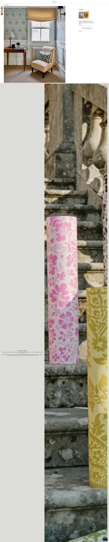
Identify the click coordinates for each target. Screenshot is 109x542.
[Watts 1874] (54, 1)
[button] (107, 1)
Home (2, 4)
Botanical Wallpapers (6, 4)
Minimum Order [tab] (89, 25)
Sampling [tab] (80, 25)
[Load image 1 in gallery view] (2, 8)
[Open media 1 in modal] (34, 44)
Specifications (80, 31)
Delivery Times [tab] (84, 25)
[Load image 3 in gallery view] (2, 14)
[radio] (81, 15)
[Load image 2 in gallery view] (2, 11)
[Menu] (2, 1)
